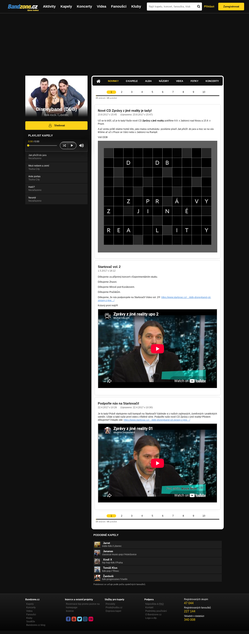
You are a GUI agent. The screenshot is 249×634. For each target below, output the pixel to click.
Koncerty (84, 6)
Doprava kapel (113, 611)
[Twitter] (79, 619)
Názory (164, 81)
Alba (148, 81)
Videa (101, 6)
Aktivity (49, 6)
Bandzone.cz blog (35, 625)
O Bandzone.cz (153, 614)
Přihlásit (209, 6)
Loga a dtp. (151, 618)
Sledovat (59, 125)
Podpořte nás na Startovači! (118, 403)
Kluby (136, 6)
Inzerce (70, 611)
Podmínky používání (156, 611)
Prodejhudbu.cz (114, 607)
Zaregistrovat (231, 6)
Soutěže (30, 621)
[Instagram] (85, 619)
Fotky (194, 81)
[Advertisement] (124, 42)
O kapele (132, 81)
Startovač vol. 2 (109, 266)
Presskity (110, 604)
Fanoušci (118, 6)
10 (204, 92)
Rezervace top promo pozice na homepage (83, 606)
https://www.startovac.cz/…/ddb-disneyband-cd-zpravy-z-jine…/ (157, 420)
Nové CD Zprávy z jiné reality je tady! (125, 110)
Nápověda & (154, 604)
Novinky (113, 81)
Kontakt (149, 607)
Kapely (66, 6)
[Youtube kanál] (74, 619)
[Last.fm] (91, 619)
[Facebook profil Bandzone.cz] (68, 619)
